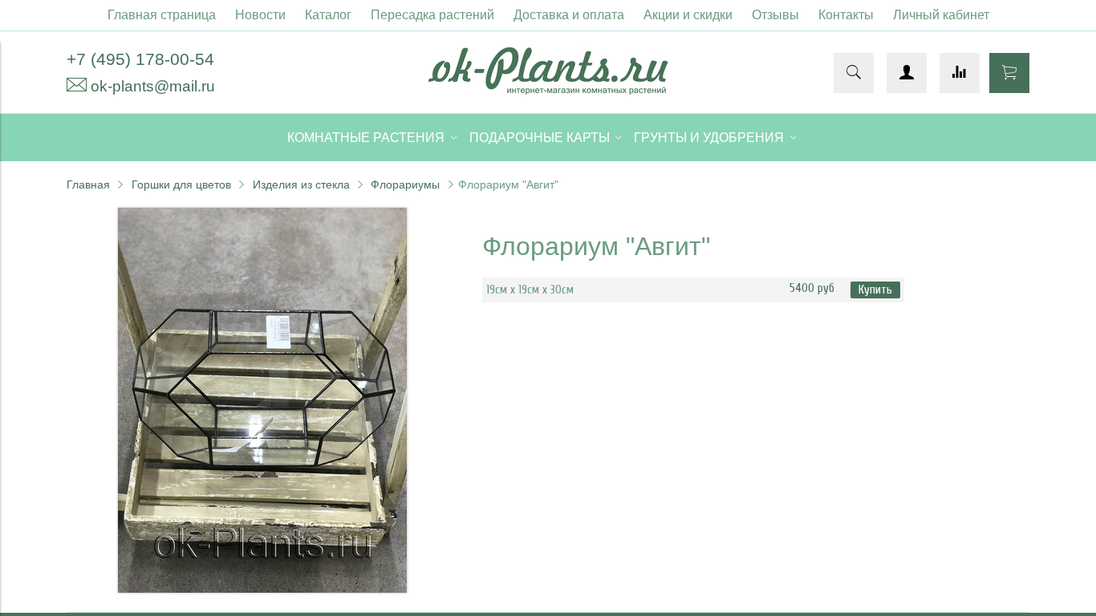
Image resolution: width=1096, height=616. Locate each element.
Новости (260, 15)
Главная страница (162, 15)
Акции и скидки (688, 15)
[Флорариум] (262, 588)
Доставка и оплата (568, 15)
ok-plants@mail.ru (153, 86)
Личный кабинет (941, 15)
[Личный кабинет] (907, 73)
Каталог (328, 15)
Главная (88, 184)
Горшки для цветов (181, 184)
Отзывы (775, 15)
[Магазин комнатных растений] (548, 90)
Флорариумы (405, 184)
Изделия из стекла (301, 184)
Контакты (846, 15)
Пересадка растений (432, 15)
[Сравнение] (960, 73)
